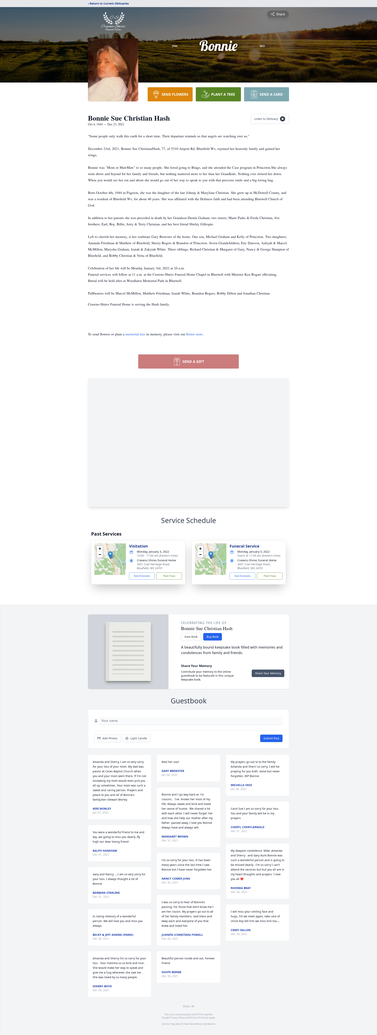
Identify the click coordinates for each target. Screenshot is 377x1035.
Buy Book (213, 637)
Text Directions (142, 576)
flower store (194, 334)
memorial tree (135, 334)
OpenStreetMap (192, 1024)
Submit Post (271, 738)
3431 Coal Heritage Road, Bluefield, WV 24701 (153, 566)
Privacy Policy (177, 1017)
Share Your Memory (268, 673)
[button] (110, 555)
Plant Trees (169, 576)
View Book (191, 637)
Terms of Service (199, 1017)
